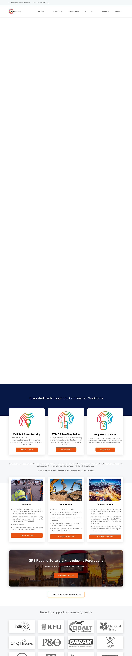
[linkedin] (48, 3)
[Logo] (15, 11)
